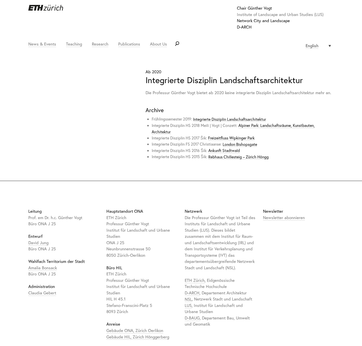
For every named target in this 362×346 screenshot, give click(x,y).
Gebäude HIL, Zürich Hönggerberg (137, 336)
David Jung (38, 242)
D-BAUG (192, 318)
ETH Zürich (195, 280)
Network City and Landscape (263, 20)
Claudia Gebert (42, 293)
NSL (188, 299)
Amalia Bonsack (42, 268)
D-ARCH (244, 27)
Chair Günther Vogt (254, 8)
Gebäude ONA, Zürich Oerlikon (134, 330)
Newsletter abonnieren (284, 217)
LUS (188, 305)
